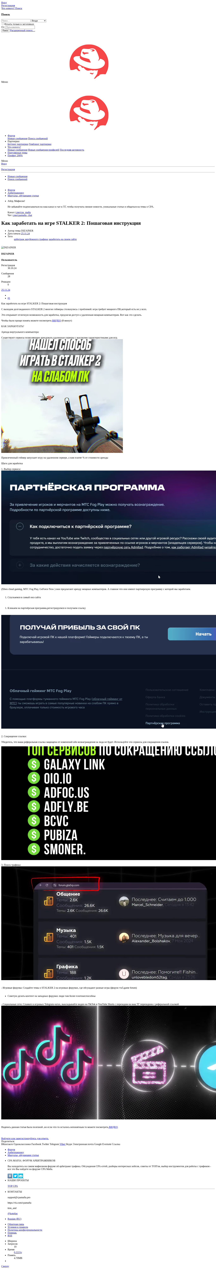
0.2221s (18, 1252)
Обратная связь (16, 1224)
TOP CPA (13, 1186)
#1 (9, 298)
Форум (11, 135)
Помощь (12, 1232)
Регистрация (8, 169)
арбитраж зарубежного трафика (31, 239)
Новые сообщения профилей (43, 149)
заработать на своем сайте (63, 239)
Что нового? (14, 147)
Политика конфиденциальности (25, 1230)
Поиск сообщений (38, 138)
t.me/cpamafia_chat (22, 215)
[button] (4, 82)
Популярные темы (17, 152)
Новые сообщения (17, 138)
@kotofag (13, 1213)
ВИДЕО (56, 320)
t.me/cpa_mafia (23, 212)
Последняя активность (72, 149)
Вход (4, 163)
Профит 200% (15, 155)
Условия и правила (18, 1227)
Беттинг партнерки (18, 144)
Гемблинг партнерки (40, 144)
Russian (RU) (14, 1219)
